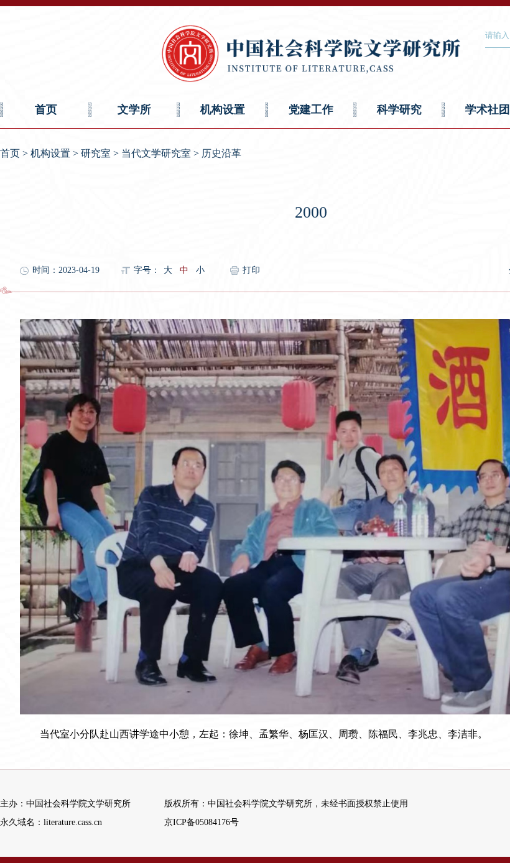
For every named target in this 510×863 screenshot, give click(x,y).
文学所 (134, 109)
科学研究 (399, 109)
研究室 (96, 153)
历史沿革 (221, 153)
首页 (46, 109)
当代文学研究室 (156, 153)
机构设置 (222, 109)
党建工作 (311, 109)
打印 (251, 270)
